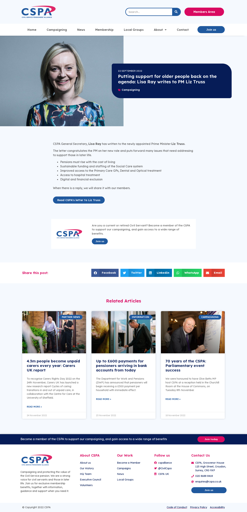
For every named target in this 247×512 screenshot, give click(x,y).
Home (31, 30)
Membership (104, 30)
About (158, 30)
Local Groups (134, 30)
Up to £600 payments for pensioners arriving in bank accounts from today (121, 365)
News (81, 30)
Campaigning (57, 30)
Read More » (34, 406)
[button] (105, 273)
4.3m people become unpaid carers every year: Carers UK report (53, 365)
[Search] (176, 11)
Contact (183, 30)
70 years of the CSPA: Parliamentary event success (185, 365)
